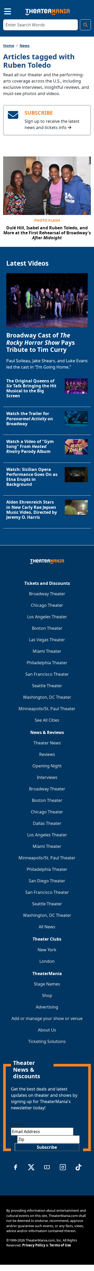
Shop (47, 995)
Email (17, 1124)
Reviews (47, 754)
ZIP (14, 1139)
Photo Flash (47, 220)
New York (47, 950)
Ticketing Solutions (47, 1041)
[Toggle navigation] (3, 10)
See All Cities (47, 720)
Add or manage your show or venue (47, 1018)
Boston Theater (47, 628)
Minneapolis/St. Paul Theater (47, 709)
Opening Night (47, 766)
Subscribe (47, 1147)
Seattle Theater (47, 686)
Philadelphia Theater (47, 663)
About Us (47, 1030)
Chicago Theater (47, 605)
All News (47, 927)
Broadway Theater (47, 594)
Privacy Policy (33, 1245)
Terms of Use (60, 1245)
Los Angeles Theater (47, 617)
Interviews (47, 777)
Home (8, 45)
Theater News (47, 743)
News (25, 45)
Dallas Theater (47, 823)
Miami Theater (47, 651)
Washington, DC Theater (47, 697)
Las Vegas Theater (47, 640)
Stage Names (47, 984)
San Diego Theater (47, 881)
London (47, 961)
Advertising (47, 1007)
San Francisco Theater (47, 674)
